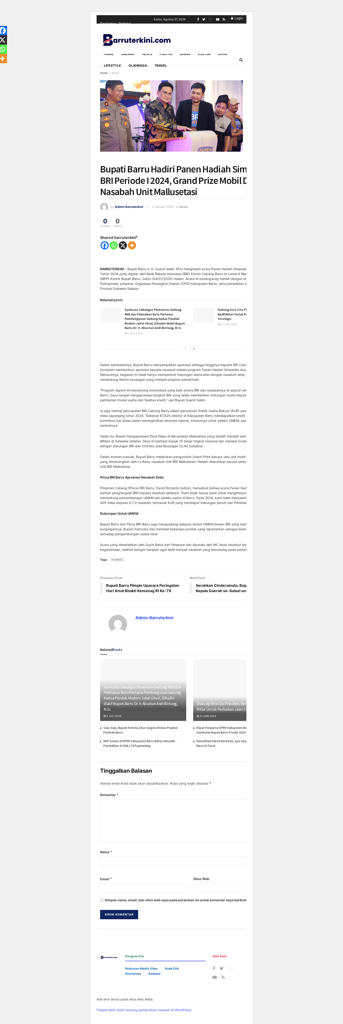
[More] (132, 245)
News (147, 54)
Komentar (109, 795)
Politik (166, 54)
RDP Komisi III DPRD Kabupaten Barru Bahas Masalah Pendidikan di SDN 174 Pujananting (139, 743)
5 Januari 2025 (163, 207)
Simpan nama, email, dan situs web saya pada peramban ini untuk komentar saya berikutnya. (178, 900)
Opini (222, 54)
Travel (160, 65)
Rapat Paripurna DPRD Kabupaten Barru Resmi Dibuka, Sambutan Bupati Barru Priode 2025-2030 (233, 730)
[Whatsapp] (114, 245)
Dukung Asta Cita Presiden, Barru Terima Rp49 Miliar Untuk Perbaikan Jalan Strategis (233, 706)
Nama (106, 852)
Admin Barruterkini (129, 207)
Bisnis (185, 54)
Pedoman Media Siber (117, 13)
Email (106, 879)
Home (109, 54)
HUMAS (117, 559)
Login (238, 18)
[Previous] (185, 348)
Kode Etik (143, 13)
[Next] (194, 348)
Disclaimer (108, 23)
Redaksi (125, 23)
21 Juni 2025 (228, 324)
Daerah (128, 54)
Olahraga (138, 65)
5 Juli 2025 (134, 333)
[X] (123, 245)
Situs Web (201, 879)
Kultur (204, 54)
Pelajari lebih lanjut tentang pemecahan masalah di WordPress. (144, 1010)
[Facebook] (105, 245)
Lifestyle (112, 65)
